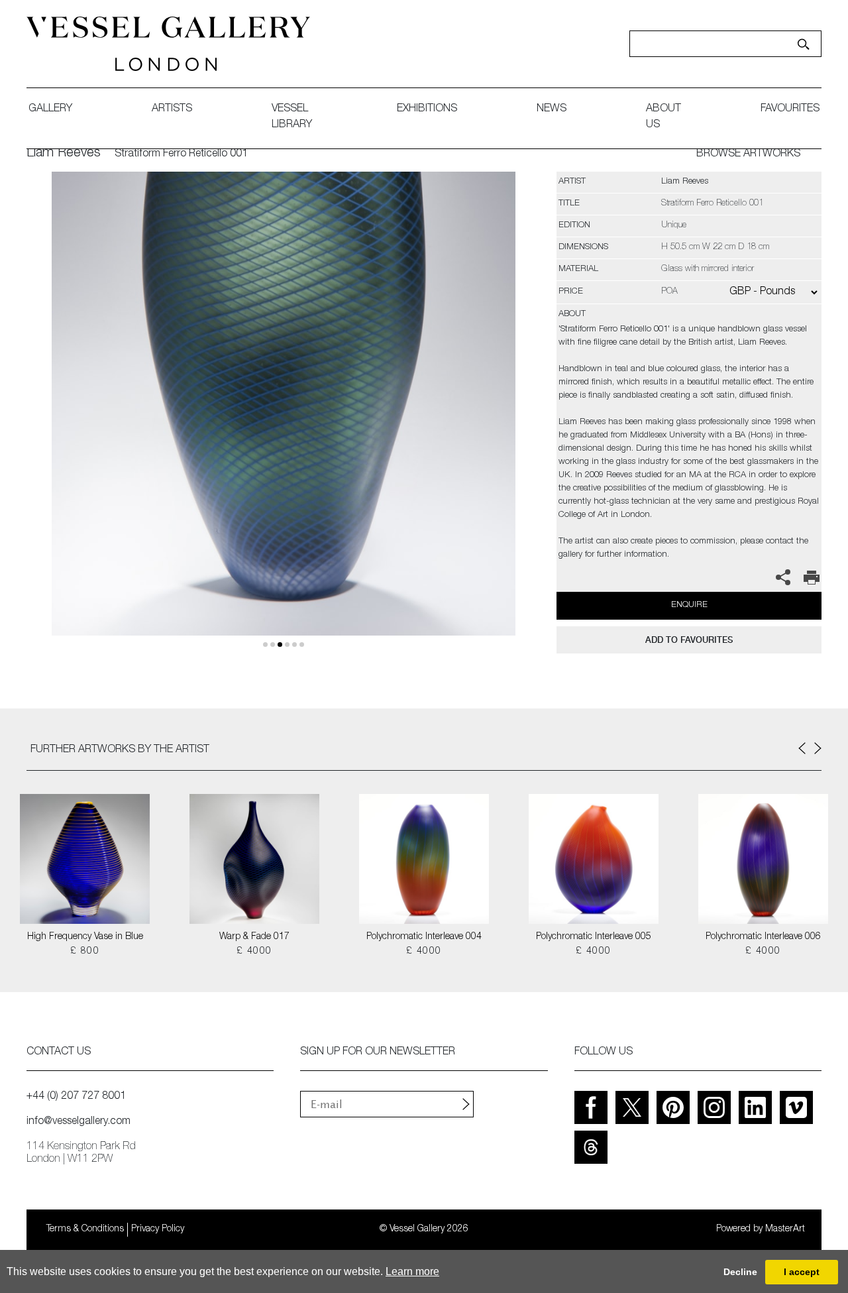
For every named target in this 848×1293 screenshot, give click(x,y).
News (551, 109)
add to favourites (689, 640)
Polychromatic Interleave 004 (424, 937)
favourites (790, 109)
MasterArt (785, 1229)
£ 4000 (254, 951)
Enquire (689, 605)
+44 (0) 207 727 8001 (76, 1097)
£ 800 (84, 951)
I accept (802, 1271)
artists (172, 109)
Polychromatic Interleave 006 (763, 937)
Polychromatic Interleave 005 (593, 937)
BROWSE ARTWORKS (748, 154)
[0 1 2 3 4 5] (283, 419)
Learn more (412, 1271)
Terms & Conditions (85, 1229)
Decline (740, 1271)
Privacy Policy (157, 1229)
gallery (50, 109)
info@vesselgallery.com (78, 1122)
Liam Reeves (63, 153)
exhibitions (427, 109)
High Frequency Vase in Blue (85, 937)
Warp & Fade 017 (254, 937)
